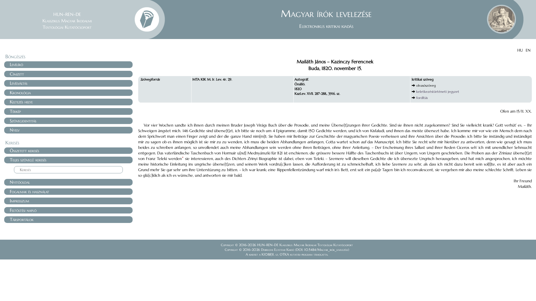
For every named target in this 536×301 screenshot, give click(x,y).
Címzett (17, 74)
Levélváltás (18, 83)
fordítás (422, 98)
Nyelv (15, 130)
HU (520, 50)
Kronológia (20, 92)
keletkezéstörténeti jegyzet (437, 91)
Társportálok (22, 219)
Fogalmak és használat (29, 191)
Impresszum (19, 200)
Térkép (15, 111)
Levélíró (16, 64)
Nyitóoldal (20, 182)
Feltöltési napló (23, 210)
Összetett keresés (24, 150)
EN (528, 50)
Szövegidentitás (23, 120)
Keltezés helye (21, 102)
